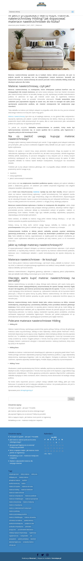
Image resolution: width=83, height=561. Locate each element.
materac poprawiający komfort (18, 514)
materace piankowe (30, 496)
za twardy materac (28, 542)
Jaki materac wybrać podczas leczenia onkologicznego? (26, 411)
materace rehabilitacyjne (16, 499)
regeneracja (32, 533)
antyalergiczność (14, 474)
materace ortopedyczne (16, 496)
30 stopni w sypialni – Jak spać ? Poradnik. (22, 408)
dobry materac (25, 474)
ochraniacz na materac (15, 520)
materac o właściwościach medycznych (20, 508)
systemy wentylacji (23, 539)
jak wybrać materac (14, 480)
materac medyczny (28, 502)
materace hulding (14, 489)
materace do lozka (27, 486)
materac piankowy (14, 511)
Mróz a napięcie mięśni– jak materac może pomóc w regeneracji (29, 417)
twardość (33, 539)
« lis (45, 454)
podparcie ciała (29, 523)
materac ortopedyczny (15, 505)
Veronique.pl (56, 558)
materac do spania (14, 486)
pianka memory (28, 520)
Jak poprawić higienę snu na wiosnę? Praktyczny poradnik (27, 414)
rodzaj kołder (24, 536)
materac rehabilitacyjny (15, 517)
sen (31, 536)
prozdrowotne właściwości (25, 529)
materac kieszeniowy (15, 502)
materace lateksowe (27, 489)
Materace (39, 25)
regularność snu (13, 536)
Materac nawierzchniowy (16, 116)
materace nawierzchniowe (35, 320)
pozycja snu (12, 529)
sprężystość (12, 539)
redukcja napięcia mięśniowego (18, 533)
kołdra (23, 483)
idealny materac (23, 477)
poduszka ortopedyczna (16, 526)
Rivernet (32, 558)
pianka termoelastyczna (16, 523)
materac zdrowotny (30, 517)
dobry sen (34, 474)
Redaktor (23, 25)
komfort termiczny (14, 483)
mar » (50, 454)
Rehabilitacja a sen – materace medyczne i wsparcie (25, 420)
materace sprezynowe (31, 499)
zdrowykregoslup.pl (26, 390)
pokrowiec (28, 526)
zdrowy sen (12, 545)
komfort (24, 480)
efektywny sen (13, 477)
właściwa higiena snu (15, 542)
